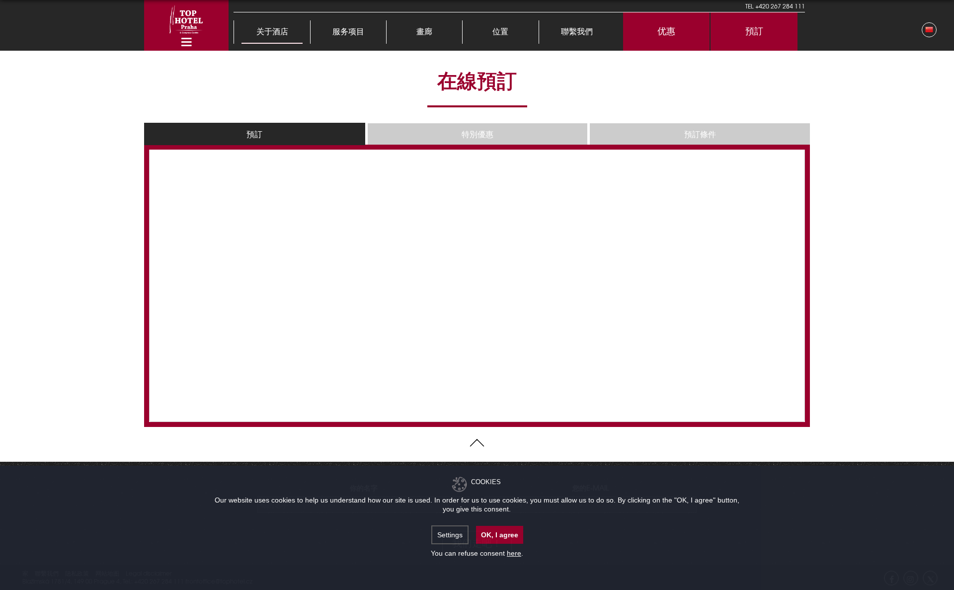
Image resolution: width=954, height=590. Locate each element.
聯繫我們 (577, 32)
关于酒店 (272, 32)
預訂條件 (700, 134)
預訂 (754, 32)
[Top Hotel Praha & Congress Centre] (186, 18)
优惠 (666, 32)
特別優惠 (477, 134)
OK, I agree (499, 535)
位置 (500, 32)
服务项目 (348, 32)
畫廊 (424, 32)
